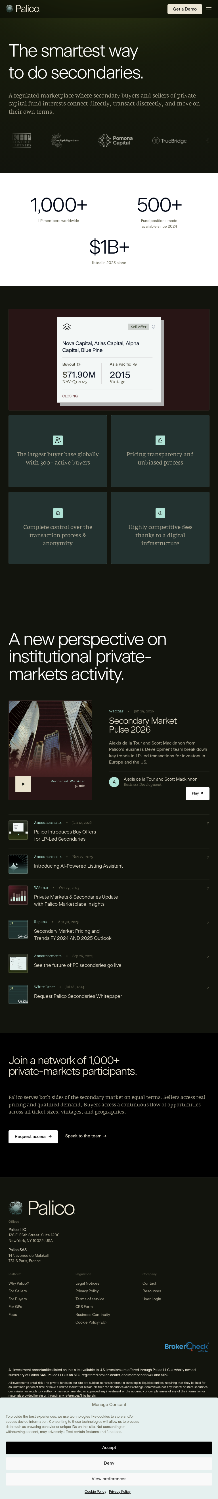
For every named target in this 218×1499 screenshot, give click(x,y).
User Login (151, 1299)
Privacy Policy (120, 1491)
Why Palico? (19, 1284)
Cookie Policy (95, 1491)
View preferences (109, 1479)
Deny (109, 1463)
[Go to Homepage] (23, 9)
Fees (13, 1315)
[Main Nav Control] (209, 9)
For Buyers (18, 1299)
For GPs (15, 1307)
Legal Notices (87, 1284)
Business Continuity (93, 1315)
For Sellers (18, 1291)
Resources (151, 1291)
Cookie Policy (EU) (91, 1322)
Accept (109, 1448)
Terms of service (90, 1299)
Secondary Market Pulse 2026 (143, 725)
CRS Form (84, 1307)
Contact (149, 1284)
